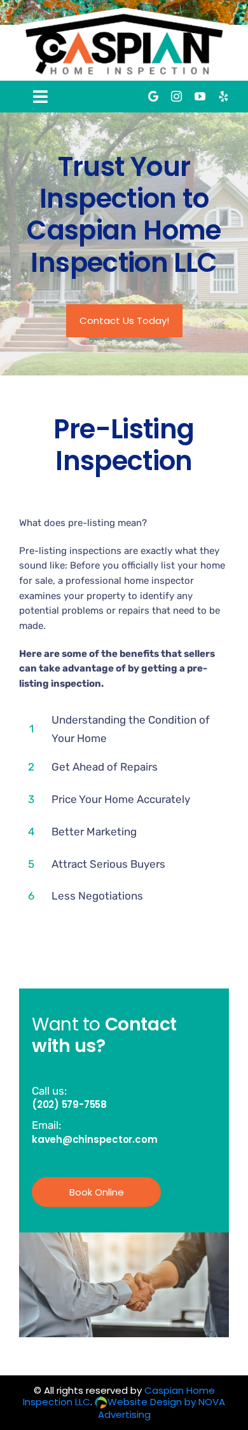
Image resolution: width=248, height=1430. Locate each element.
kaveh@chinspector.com (94, 1139)
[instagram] (176, 96)
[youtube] (200, 96)
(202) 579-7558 (69, 1104)
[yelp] (223, 96)
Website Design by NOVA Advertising (161, 1408)
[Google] (153, 96)
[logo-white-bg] (124, 12)
